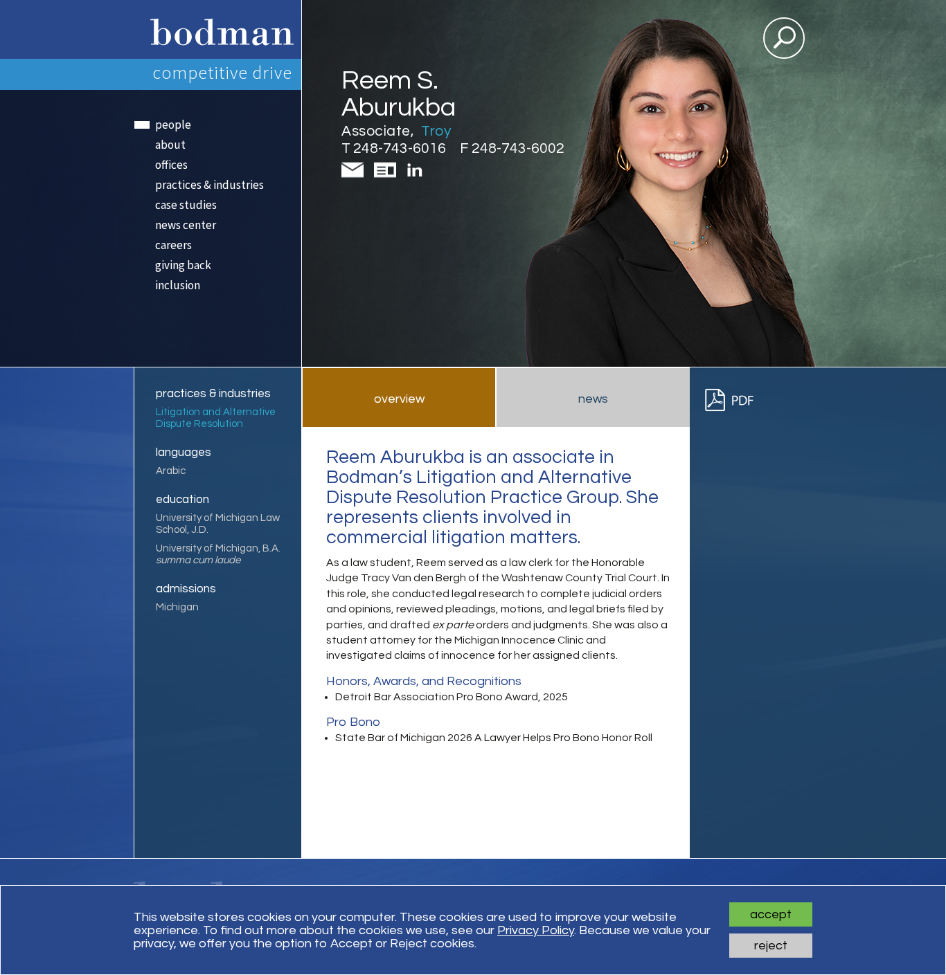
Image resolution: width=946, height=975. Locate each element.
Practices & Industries (209, 184)
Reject (770, 945)
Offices (171, 164)
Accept (771, 914)
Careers (173, 245)
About (170, 144)
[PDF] (735, 400)
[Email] (355, 177)
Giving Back (183, 265)
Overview (399, 399)
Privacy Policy (535, 930)
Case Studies (186, 204)
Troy (436, 131)
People (173, 124)
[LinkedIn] (415, 175)
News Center (185, 225)
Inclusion (177, 285)
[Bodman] (217, 29)
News (593, 399)
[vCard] (388, 177)
